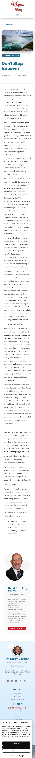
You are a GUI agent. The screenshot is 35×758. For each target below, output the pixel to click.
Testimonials (17, 717)
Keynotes (17, 693)
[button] (17, 14)
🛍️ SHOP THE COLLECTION (17, 708)
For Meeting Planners (17, 699)
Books (17, 714)
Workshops (17, 696)
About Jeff (17, 711)
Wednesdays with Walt (12, 55)
